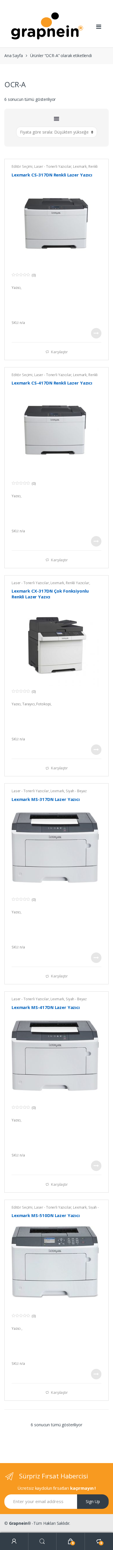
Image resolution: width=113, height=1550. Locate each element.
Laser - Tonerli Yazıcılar (53, 166)
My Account (14, 1541)
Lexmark (80, 166)
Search (42, 1541)
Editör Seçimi (22, 166)
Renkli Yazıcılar (77, 582)
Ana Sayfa (13, 55)
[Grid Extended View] (56, 119)
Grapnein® (20, 1523)
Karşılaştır (59, 351)
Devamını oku (96, 333)
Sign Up (93, 1501)
